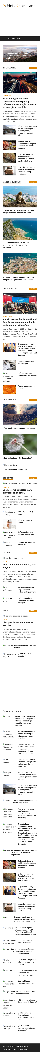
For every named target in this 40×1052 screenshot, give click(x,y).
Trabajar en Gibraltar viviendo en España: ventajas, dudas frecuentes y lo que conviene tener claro (26, 749)
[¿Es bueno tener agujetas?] (9, 654)
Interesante (7, 95)
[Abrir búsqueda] (34, 38)
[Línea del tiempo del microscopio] (9, 361)
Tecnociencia (7, 316)
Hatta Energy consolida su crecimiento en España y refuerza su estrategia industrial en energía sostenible (25, 720)
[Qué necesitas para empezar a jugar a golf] (9, 532)
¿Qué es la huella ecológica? (15, 469)
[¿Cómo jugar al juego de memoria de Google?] (9, 1000)
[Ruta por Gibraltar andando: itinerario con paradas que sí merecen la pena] (20, 263)
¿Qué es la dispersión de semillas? (17, 458)
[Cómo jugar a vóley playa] (9, 512)
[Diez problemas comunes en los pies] (16, 617)
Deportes (6, 487)
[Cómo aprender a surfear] (9, 520)
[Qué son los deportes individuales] (9, 543)
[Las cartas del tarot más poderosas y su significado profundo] (9, 971)
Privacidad (20, 1049)
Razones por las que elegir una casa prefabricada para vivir (27, 590)
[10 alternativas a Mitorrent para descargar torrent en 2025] (9, 1013)
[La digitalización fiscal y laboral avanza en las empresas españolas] (6, 850)
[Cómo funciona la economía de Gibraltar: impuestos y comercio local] (20, 53)
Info (26, 1049)
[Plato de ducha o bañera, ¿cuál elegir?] (13, 559)
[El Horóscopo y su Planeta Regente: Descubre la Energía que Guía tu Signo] (9, 155)
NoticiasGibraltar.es (21, 1046)
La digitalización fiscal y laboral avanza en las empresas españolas (23, 852)
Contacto (6, 1049)
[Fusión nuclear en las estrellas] (9, 386)
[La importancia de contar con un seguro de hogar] (9, 598)
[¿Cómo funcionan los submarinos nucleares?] (9, 373)
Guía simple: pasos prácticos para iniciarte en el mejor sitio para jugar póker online (22, 951)
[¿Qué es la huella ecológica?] (10, 465)
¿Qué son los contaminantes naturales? (19, 428)
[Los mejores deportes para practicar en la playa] (20, 483)
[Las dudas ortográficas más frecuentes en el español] (9, 960)
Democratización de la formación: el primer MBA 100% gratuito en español (24, 919)
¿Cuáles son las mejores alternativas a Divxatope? (26, 1028)
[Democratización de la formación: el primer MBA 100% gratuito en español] (7, 917)
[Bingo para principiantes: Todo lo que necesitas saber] (6, 992)
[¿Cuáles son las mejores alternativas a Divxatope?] (9, 1026)
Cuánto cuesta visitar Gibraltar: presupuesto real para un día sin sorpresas (16, 245)
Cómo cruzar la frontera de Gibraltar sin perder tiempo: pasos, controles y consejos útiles (27, 130)
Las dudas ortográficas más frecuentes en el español (27, 962)
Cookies (13, 1049)
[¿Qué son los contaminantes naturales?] (20, 414)
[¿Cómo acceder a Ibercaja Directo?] (9, 941)
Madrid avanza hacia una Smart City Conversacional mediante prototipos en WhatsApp (20, 322)
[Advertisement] (20, 25)
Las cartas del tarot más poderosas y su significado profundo (27, 973)
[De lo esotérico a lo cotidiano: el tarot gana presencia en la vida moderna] (9, 142)
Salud (5, 619)
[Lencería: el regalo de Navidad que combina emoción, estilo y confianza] (9, 167)
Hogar (5, 561)
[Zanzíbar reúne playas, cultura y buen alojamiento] (7, 801)
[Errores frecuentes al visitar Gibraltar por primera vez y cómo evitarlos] (20, 197)
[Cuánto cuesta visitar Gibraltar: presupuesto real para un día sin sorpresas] (20, 229)
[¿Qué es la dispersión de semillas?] (20, 444)
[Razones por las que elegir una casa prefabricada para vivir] (9, 588)
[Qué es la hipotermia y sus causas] (8, 645)
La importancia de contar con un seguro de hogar (26, 600)
